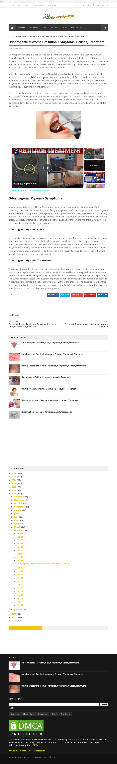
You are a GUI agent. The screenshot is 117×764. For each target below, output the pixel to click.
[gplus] (93, 5)
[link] (16, 152)
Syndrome (65, 714)
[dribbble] (107, 5)
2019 (14, 493)
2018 (14, 614)
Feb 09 (20, 578)
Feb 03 (20, 598)
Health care (21, 36)
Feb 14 (20, 557)
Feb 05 (20, 591)
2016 (14, 620)
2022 (14, 487)
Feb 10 (20, 574)
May (16, 520)
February (19, 530)
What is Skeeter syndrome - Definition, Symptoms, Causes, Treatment (53, 366)
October (18, 503)
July (16, 513)
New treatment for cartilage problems (44, 151)
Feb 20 (20, 540)
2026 (14, 473)
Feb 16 (20, 550)
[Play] (85, 157)
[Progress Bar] (94, 155)
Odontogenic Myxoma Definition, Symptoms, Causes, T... (45, 563)
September (20, 506)
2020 (14, 490)
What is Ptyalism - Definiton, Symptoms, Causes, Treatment (48, 389)
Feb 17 (20, 547)
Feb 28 (20, 533)
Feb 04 (20, 595)
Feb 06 (20, 588)
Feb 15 (20, 553)
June (16, 516)
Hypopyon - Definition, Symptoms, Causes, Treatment (46, 377)
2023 (14, 483)
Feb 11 (20, 571)
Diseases (15, 714)
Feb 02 (20, 601)
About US (28, 5)
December (19, 496)
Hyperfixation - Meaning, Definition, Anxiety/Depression (46, 412)
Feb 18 (20, 543)
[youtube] (98, 5)
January (18, 609)
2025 (14, 476)
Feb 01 (20, 605)
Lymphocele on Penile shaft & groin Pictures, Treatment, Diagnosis (52, 354)
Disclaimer (52, 5)
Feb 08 (20, 581)
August (18, 510)
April (16, 523)
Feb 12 (20, 567)
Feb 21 (20, 536)
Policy (19, 5)
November (19, 499)
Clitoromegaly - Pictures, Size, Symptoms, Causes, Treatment (50, 343)
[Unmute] (89, 157)
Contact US (40, 5)
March (17, 527)
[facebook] (84, 5)
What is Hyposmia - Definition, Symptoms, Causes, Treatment (49, 400)
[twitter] (89, 5)
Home (11, 5)
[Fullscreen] (102, 157)
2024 (14, 480)
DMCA (36, 745)
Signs (54, 714)
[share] (77, 150)
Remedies (42, 714)
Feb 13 (20, 560)
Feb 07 (20, 584)
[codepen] (103, 5)
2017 (14, 617)
